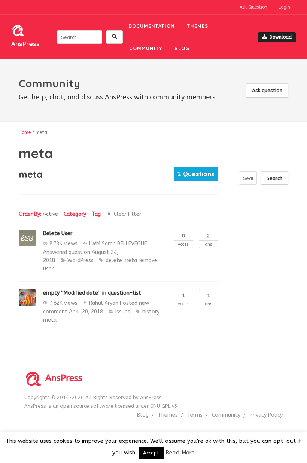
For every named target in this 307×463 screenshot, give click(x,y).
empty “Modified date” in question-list (92, 293)
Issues (122, 312)
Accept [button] (151, 453)
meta (130, 260)
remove (148, 260)
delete (114, 260)
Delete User (57, 233)
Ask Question (253, 7)
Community (145, 48)
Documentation (151, 26)
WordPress (80, 260)
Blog (181, 48)
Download (281, 37)
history (150, 312)
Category (75, 214)
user (48, 269)
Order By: (38, 214)
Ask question (267, 90)
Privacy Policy (266, 415)
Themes (197, 26)
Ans (208, 240)
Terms (195, 415)
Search (274, 178)
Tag (96, 214)
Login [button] (284, 7)
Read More (180, 452)
